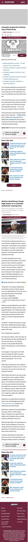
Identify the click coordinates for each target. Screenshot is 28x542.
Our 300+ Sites (21, 511)
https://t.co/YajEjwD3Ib (8, 296)
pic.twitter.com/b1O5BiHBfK (9, 298)
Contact (3, 511)
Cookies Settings (6, 526)
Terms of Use (21, 516)
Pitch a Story (20, 513)
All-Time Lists (9, 190)
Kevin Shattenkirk (11, 119)
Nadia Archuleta (7, 32)
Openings (20, 508)
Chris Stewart (14, 117)
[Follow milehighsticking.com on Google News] (24, 133)
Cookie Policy (5, 519)
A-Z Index (20, 522)
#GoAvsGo (11, 293)
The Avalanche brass (7, 403)
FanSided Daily (5, 513)
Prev (6, 55)
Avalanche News (10, 497)
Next (22, 55)
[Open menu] (2, 2)
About (3, 508)
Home (2, 190)
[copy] (11, 35)
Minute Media (8, 530)
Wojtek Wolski (21, 115)
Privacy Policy (5, 516)
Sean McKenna (7, 214)
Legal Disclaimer (22, 519)
